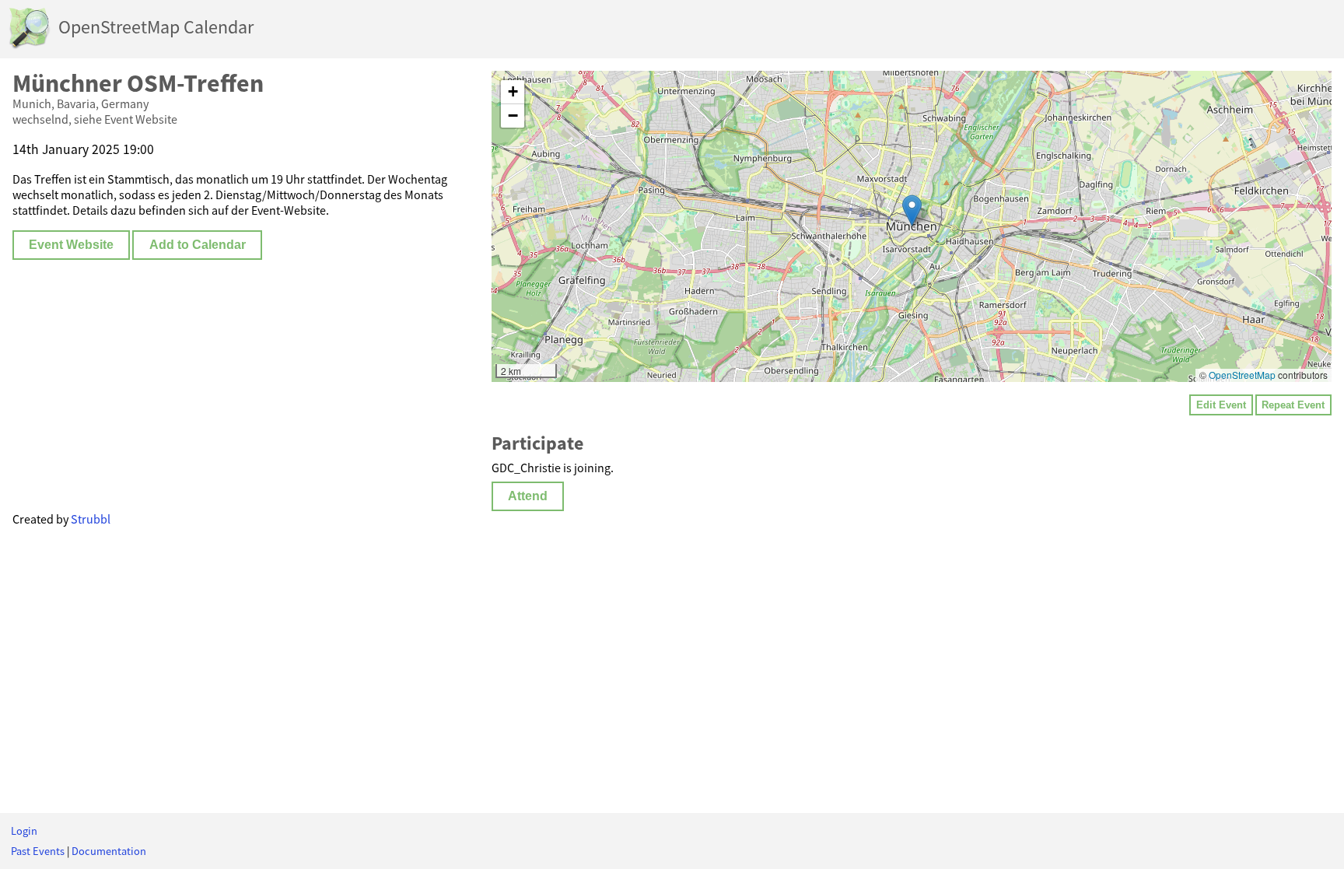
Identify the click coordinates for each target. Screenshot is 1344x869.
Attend (528, 496)
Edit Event (1221, 405)
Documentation (109, 851)
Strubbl (90, 519)
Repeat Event (1293, 405)
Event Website (71, 244)
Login (24, 831)
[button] (912, 210)
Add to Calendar (197, 244)
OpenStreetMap (1242, 374)
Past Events (38, 851)
